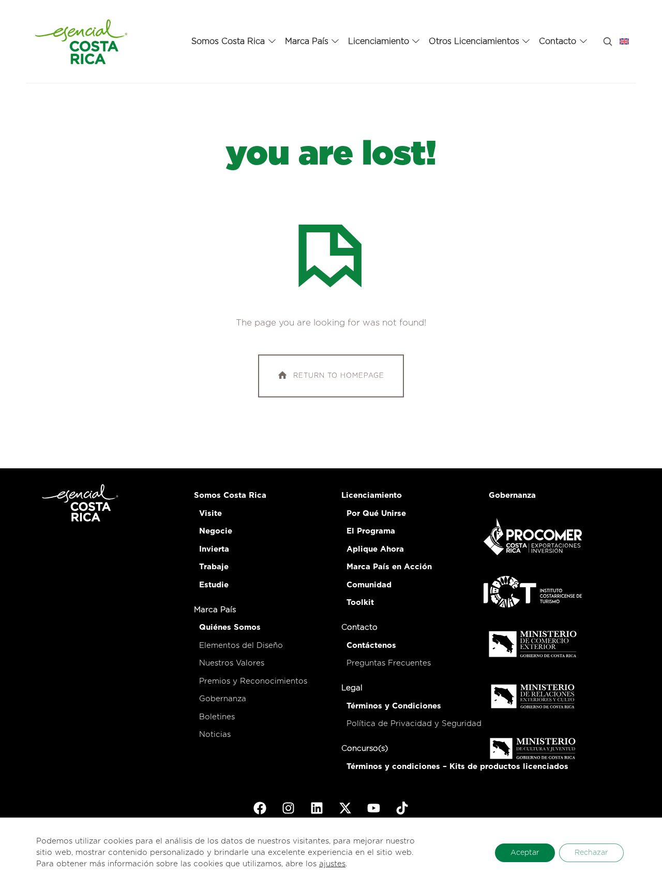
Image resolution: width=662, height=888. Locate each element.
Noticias (215, 734)
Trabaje (214, 567)
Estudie (214, 585)
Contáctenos (371, 645)
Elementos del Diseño (241, 645)
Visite (210, 513)
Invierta (214, 549)
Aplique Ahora (375, 549)
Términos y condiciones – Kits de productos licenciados (457, 767)
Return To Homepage (338, 376)
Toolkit (360, 602)
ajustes (332, 864)
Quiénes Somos (230, 627)
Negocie (215, 531)
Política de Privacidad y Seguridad (414, 724)
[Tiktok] (402, 808)
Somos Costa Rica (230, 495)
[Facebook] (260, 808)
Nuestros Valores (231, 663)
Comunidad (369, 585)
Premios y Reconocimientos (253, 681)
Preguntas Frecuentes (389, 663)
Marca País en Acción (389, 567)
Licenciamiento (371, 495)
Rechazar (591, 852)
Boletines (217, 717)
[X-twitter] (345, 808)
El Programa (371, 531)
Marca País (215, 610)
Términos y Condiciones (394, 706)
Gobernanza (222, 699)
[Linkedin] (317, 808)
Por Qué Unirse (376, 513)
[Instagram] (289, 808)
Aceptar (524, 852)
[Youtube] (374, 808)
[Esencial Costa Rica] (83, 41)
